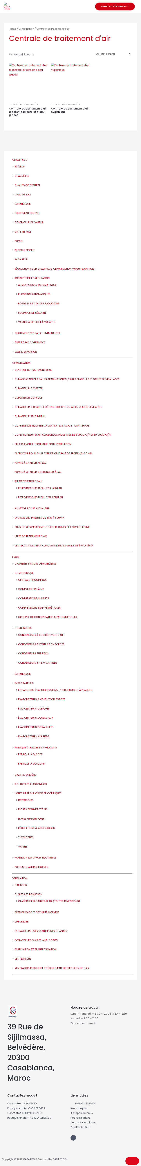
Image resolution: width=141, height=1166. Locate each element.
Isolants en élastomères (31, 784)
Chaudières (22, 176)
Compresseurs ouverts (33, 598)
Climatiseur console (28, 397)
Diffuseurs (21, 921)
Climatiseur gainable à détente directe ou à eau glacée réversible (58, 407)
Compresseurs (24, 573)
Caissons (21, 885)
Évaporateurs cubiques (34, 708)
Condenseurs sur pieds (33, 653)
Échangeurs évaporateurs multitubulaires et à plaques (55, 690)
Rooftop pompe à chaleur (32, 508)
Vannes (23, 846)
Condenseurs (23, 628)
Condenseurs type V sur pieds (37, 663)
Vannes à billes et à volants (36, 322)
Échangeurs (23, 204)
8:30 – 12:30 (91, 1018)
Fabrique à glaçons (31, 763)
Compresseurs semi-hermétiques (39, 608)
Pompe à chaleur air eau (30, 463)
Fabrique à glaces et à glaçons (36, 747)
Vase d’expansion (26, 352)
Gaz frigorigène (25, 775)
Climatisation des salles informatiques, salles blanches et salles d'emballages (67, 379)
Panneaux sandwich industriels (35, 857)
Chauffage (19, 160)
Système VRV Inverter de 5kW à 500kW (39, 518)
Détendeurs (25, 800)
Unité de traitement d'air (31, 536)
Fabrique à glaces (30, 754)
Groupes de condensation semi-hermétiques (47, 617)
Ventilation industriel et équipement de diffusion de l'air (52, 968)
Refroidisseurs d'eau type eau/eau (40, 497)
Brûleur (20, 166)
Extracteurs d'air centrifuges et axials (41, 931)
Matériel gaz (23, 231)
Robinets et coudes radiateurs (38, 303)
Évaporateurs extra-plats (35, 727)
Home (12, 28)
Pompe (19, 241)
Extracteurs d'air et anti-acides (36, 940)
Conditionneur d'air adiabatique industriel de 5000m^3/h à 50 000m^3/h (63, 435)
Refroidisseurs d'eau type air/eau (40, 488)
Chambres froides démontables (35, 563)
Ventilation (19, 878)
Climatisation (21, 363)
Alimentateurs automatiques (37, 285)
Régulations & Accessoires (36, 828)
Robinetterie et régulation (32, 278)
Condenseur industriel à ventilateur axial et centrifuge (52, 425)
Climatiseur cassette (29, 388)
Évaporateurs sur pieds (33, 736)
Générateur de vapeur (29, 222)
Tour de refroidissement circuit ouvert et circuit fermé (52, 527)
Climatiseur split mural (30, 416)
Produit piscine (25, 250)
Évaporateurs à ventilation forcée (41, 699)
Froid (15, 557)
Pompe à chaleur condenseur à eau (38, 472)
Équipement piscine (27, 213)
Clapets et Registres (28, 894)
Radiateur (21, 259)
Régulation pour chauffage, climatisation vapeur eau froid (55, 269)
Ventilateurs (23, 959)
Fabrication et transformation (35, 949)
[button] (115, 6)
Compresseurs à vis (31, 589)
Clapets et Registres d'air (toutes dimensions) (49, 901)
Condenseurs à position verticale (41, 635)
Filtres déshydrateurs (33, 809)
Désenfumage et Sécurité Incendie (37, 912)
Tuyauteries (26, 837)
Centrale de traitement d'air (33, 370)
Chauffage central (27, 185)
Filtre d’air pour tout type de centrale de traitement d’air (53, 453)
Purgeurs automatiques (34, 294)
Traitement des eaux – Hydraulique (37, 333)
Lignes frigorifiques (31, 818)
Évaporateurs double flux (35, 718)
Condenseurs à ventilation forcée (41, 644)
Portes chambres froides (31, 867)
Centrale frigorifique (32, 580)
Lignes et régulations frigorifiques (38, 793)
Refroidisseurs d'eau (28, 481)
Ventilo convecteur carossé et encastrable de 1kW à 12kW (54, 545)
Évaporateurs (24, 683)
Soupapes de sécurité (32, 313)
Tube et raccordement (30, 342)
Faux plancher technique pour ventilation (43, 444)
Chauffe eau (23, 194)
